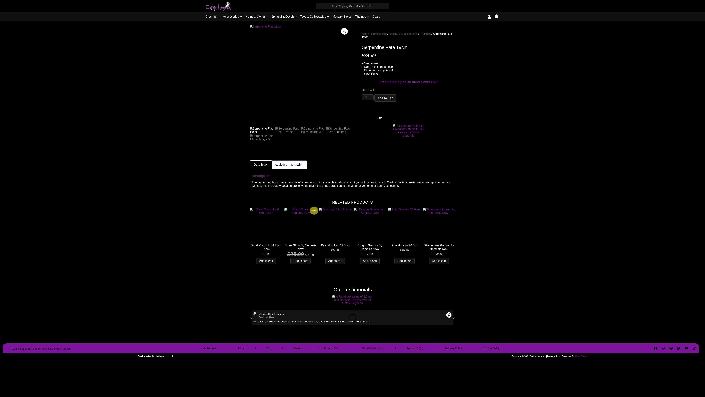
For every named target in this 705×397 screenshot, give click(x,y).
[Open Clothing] (218, 16)
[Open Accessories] (241, 16)
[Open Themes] (368, 16)
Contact (297, 348)
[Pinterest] (671, 348)
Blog (269, 348)
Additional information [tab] (289, 164)
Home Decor (379, 33)
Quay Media (581, 356)
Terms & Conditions (373, 348)
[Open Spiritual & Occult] (296, 16)
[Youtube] (686, 348)
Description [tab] (261, 164)
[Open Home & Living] (266, 16)
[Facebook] (655, 348)
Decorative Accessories (403, 33)
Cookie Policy (491, 348)
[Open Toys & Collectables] (328, 16)
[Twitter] (679, 348)
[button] (344, 31)
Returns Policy (414, 348)
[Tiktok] (694, 348)
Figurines (425, 33)
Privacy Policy (332, 348)
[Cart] (496, 16)
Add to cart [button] (266, 260)
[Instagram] (663, 348)
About (241, 348)
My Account (209, 348)
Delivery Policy (453, 348)
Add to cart (385, 98)
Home (365, 33)
